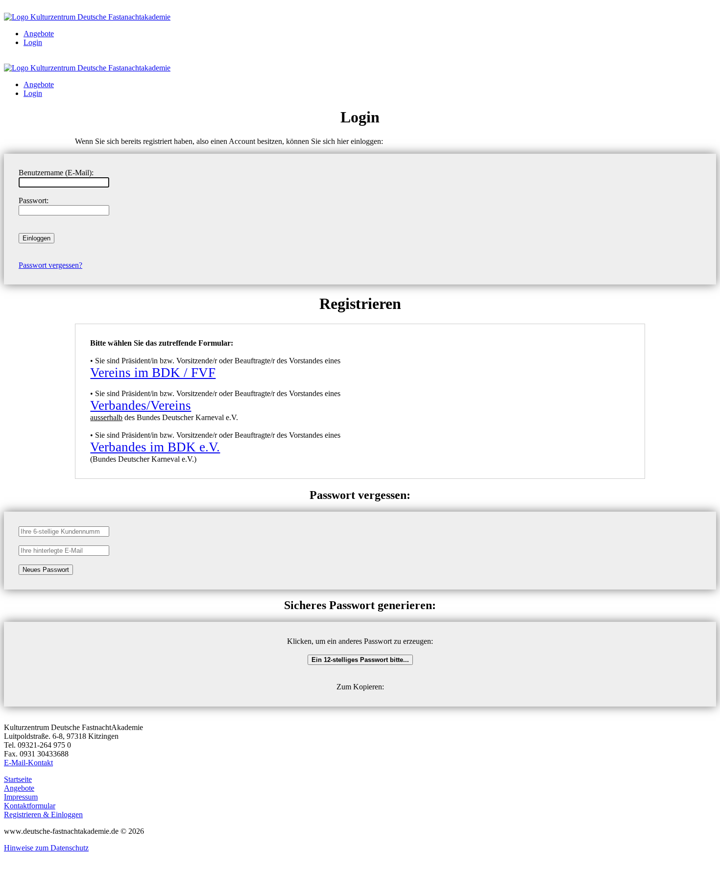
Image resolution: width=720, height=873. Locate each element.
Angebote (39, 33)
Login (33, 42)
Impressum (21, 797)
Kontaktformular (29, 806)
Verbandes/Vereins (140, 405)
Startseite (18, 779)
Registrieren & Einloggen (43, 814)
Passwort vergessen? (50, 265)
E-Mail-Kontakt (28, 762)
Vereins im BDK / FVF (153, 372)
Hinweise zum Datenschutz (46, 848)
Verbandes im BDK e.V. (155, 447)
